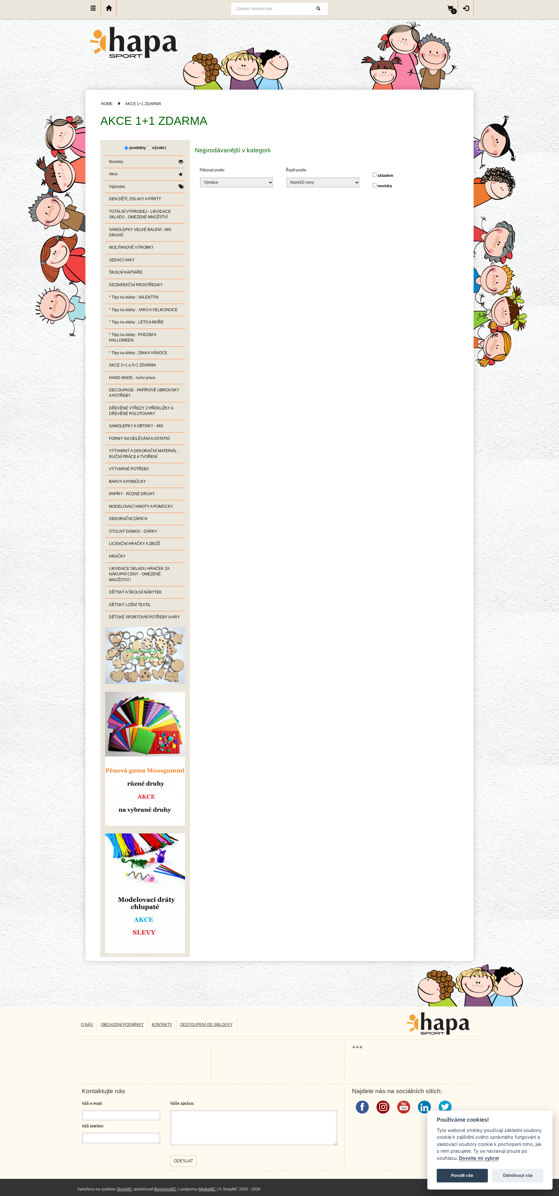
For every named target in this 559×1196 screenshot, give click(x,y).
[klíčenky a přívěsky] (145, 655)
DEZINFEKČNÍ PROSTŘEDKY (136, 285)
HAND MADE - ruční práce (132, 377)
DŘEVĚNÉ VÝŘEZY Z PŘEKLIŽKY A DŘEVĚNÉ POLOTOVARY (141, 411)
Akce (113, 174)
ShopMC (124, 1189)
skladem (385, 175)
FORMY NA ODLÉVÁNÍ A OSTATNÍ (139, 438)
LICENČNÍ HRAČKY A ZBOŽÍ (134, 543)
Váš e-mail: (92, 1103)
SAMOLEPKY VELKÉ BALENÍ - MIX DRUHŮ (140, 232)
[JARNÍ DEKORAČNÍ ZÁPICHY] (145, 893)
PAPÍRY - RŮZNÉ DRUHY (132, 494)
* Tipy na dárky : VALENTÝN (134, 297)
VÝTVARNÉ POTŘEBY (129, 469)
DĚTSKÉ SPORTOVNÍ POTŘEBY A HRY (144, 617)
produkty (137, 148)
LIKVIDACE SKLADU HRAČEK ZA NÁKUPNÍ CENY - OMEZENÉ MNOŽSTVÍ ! (139, 574)
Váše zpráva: (182, 1103)
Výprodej (117, 186)
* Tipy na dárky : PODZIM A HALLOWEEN (132, 337)
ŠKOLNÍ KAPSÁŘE (126, 272)
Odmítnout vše (518, 1175)
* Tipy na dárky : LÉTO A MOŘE (136, 322)
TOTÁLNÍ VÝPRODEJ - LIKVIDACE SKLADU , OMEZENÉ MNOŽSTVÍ (140, 214)
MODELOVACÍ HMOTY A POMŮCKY (141, 506)
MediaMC (207, 1189)
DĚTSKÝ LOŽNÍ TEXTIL (130, 605)
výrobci (159, 148)
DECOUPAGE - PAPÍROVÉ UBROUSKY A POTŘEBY (144, 393)
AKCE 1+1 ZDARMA (143, 104)
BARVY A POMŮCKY (127, 481)
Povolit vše (462, 1175)
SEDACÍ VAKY (122, 260)
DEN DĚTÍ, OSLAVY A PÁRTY (135, 199)
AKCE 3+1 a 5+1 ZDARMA (132, 365)
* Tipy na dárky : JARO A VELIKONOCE (143, 310)
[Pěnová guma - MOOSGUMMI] (145, 758)
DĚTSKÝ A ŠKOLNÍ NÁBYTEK (135, 592)
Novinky (116, 161)
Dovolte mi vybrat (479, 1158)
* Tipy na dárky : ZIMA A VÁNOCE (138, 353)
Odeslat (183, 1160)
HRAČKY (117, 556)
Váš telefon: (93, 1126)
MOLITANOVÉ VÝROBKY (131, 247)
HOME (107, 104)
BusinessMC (165, 1189)
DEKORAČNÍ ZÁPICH (128, 518)
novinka (385, 186)
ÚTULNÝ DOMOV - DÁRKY (133, 531)
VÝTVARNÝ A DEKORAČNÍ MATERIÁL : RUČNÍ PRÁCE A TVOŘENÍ (144, 454)
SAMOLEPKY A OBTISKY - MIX (136, 426)
